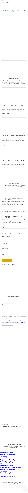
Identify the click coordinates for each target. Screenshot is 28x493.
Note (3, 254)
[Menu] (24, 2)
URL (3, 227)
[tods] (14, 95)
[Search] (21, 2)
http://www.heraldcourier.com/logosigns (15, 320)
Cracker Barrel (18, 426)
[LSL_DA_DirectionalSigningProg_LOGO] (11, 2)
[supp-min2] (14, 125)
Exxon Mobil (23, 322)
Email (5, 248)
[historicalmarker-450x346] (14, 174)
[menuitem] (21, 2)
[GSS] (14, 152)
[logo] (14, 68)
